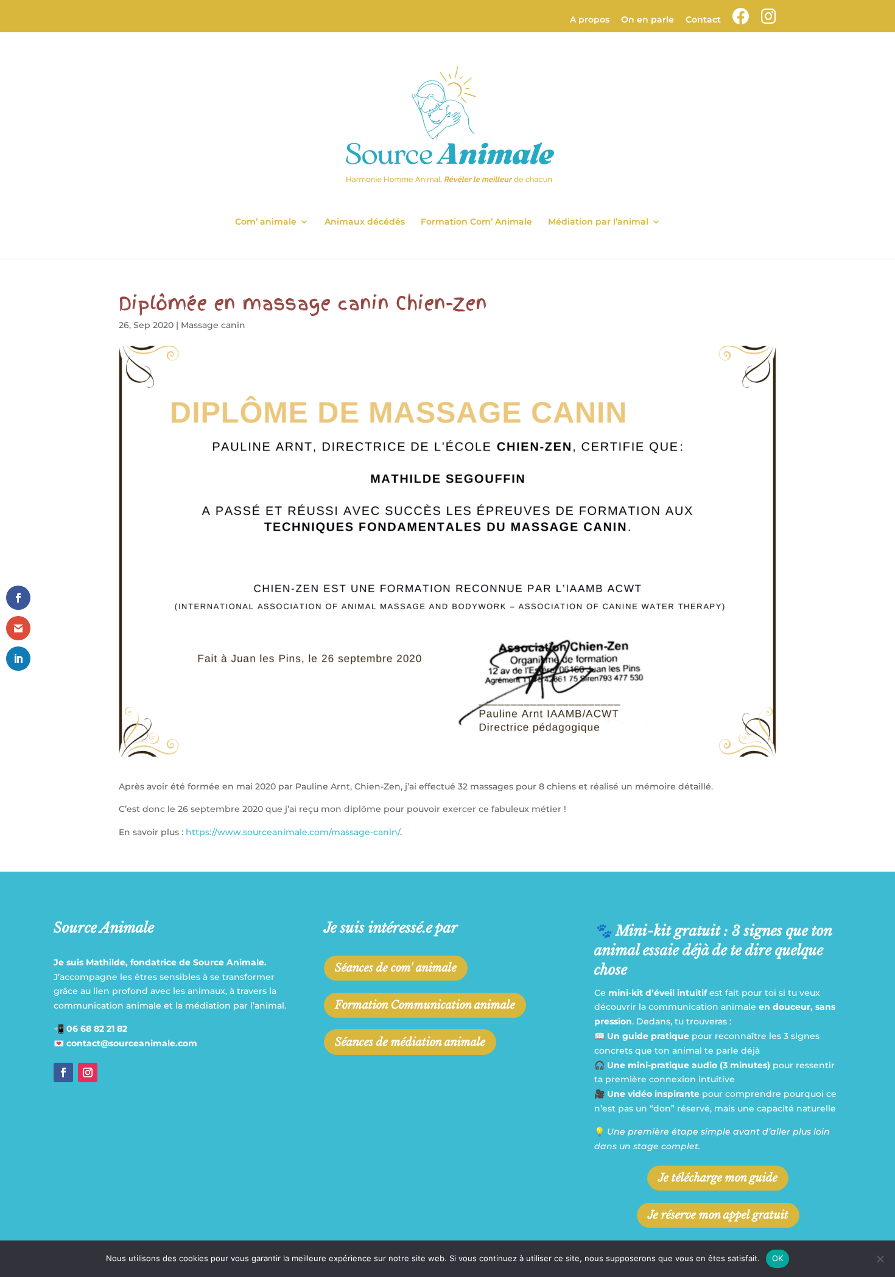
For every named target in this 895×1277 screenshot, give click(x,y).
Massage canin (213, 325)
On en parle (647, 20)
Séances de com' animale (396, 967)
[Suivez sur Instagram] (87, 1072)
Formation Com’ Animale (476, 222)
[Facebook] (740, 20)
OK (778, 1258)
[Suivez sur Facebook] (63, 1072)
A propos (589, 20)
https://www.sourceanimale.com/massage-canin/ (293, 832)
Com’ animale (266, 222)
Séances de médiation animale (410, 1042)
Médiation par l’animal (598, 222)
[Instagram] (768, 20)
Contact (703, 20)
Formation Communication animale (425, 1005)
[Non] (880, 1259)
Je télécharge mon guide (717, 1177)
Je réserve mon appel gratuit (718, 1215)
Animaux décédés (365, 222)
